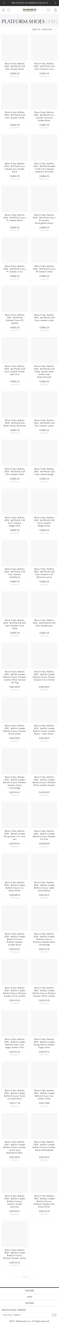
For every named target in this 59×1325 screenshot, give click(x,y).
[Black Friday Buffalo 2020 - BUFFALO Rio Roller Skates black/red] (15, 404)
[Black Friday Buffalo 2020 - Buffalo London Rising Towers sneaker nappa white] (44, 1023)
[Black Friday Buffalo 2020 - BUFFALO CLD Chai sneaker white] (15, 453)
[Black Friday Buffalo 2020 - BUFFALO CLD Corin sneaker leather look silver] (15, 350)
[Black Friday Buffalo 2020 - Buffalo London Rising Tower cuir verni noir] (15, 815)
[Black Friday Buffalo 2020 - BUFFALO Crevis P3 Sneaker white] (44, 250)
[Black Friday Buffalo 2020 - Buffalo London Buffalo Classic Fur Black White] (15, 866)
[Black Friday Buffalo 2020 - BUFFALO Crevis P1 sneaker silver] (15, 250)
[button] (55, 3)
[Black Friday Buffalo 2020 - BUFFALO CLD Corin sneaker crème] (15, 96)
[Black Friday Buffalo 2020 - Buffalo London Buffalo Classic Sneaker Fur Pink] (44, 815)
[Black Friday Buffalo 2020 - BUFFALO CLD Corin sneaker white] (44, 299)
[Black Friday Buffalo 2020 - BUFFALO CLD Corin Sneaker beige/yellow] (44, 502)
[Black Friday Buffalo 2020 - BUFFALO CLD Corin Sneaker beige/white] (15, 502)
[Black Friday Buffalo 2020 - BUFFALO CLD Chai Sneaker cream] (44, 404)
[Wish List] (49, 10)
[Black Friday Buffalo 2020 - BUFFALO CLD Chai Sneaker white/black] (15, 553)
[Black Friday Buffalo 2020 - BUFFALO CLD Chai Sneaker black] (15, 48)
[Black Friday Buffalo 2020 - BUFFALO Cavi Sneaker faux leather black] (15, 147)
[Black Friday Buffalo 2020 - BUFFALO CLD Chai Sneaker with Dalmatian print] (44, 553)
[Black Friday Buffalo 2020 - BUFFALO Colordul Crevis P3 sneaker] (15, 299)
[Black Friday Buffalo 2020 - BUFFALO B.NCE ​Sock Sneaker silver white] (15, 604)
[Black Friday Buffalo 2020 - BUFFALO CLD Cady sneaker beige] (44, 453)
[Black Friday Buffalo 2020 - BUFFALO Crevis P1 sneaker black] (15, 199)
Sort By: (36, 29)
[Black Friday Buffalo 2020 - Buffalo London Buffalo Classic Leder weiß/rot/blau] (44, 866)
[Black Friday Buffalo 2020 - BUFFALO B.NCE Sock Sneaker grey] (44, 604)
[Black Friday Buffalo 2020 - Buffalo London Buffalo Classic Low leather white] (44, 1074)
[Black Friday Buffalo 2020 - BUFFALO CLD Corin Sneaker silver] (44, 48)
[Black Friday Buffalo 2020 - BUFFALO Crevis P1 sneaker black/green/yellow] (44, 199)
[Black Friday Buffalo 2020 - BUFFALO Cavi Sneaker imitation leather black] (44, 96)
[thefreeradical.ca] (29, 10)
